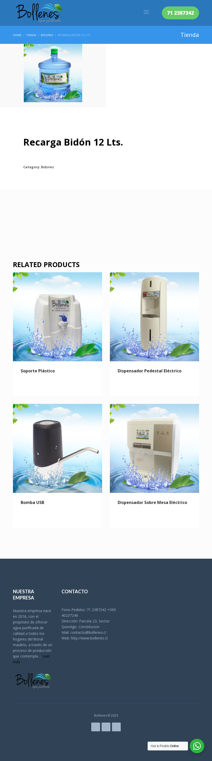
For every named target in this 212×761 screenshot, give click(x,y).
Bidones (47, 167)
